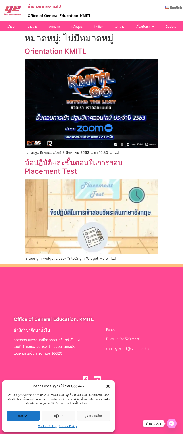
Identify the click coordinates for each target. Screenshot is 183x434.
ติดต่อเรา (171, 26)
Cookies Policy (47, 426)
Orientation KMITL (55, 51)
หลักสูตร (77, 26)
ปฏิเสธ (58, 416)
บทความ (54, 26)
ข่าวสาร (32, 26)
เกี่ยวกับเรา (143, 26)
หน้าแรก (11, 26)
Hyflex (98, 26)
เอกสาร (119, 26)
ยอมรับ (23, 416)
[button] (108, 386)
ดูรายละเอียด (93, 416)
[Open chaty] (172, 423)
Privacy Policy (68, 426)
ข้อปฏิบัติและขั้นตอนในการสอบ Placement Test (73, 166)
